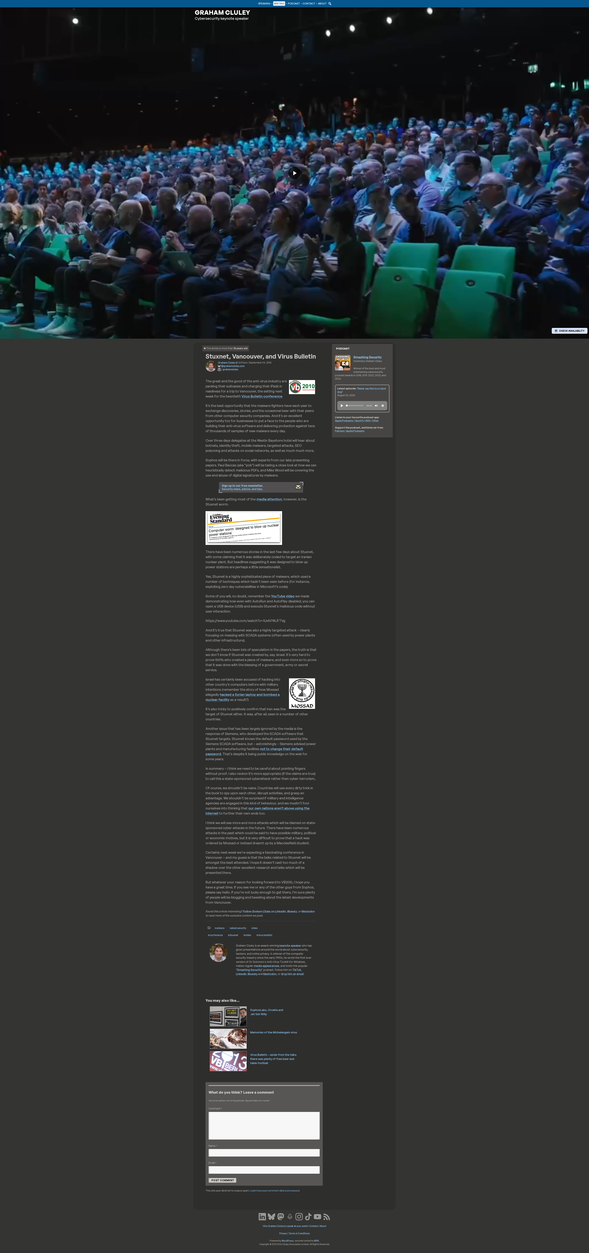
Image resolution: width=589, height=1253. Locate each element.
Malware (219, 927)
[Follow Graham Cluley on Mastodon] (280, 1216)
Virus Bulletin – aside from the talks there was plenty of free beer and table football (273, 1059)
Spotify (359, 420)
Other (375, 420)
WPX (316, 1240)
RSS (368, 420)
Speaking (264, 3)
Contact (309, 3)
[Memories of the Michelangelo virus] (228, 1038)
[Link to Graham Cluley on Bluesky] (271, 1216)
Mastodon (307, 911)
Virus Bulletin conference (262, 396)
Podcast (294, 3)
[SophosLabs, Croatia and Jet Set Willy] (228, 1016)
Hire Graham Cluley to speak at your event (285, 1225)
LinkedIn (241, 974)
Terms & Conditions (299, 1233)
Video (254, 927)
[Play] (342, 406)
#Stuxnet (233, 934)
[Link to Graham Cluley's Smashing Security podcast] (290, 1216)
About (322, 3)
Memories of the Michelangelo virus (273, 1032)
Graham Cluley (207, 3)
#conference (215, 934)
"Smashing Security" (249, 969)
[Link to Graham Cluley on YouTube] (317, 1216)
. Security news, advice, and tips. (242, 487)
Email (212, 1162)
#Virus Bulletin (264, 934)
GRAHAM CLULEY (222, 12)
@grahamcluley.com (232, 365)
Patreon (339, 430)
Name (213, 1145)
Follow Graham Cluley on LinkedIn (264, 911)
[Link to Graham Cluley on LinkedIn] (262, 1216)
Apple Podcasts (344, 420)
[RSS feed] (326, 1216)
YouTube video (282, 596)
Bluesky (292, 911)
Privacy (283, 1233)
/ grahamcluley (229, 369)
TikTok (296, 969)
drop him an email (292, 974)
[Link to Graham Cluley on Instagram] (299, 1216)
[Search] (329, 3)
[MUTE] (376, 406)
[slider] (354, 405)
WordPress (288, 1240)
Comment (215, 1108)
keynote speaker (290, 945)
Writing (279, 3)
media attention (269, 499)
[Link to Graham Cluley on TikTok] (308, 1216)
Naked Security (238, 927)
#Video (247, 934)
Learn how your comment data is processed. (275, 1190)
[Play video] (294, 173)
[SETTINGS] (383, 406)
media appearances (266, 965)
